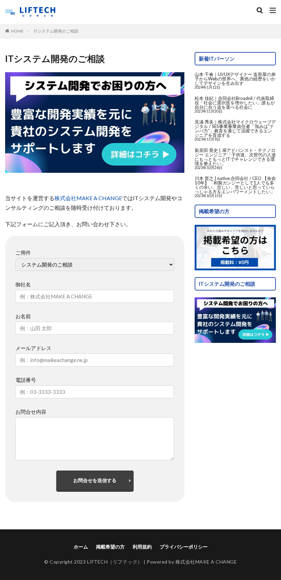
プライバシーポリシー (184, 547)
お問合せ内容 (30, 412)
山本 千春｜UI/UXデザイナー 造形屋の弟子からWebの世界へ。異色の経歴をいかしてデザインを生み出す (235, 79)
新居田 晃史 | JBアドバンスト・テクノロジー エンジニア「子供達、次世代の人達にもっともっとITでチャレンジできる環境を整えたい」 (235, 156)
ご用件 (23, 252)
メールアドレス (33, 348)
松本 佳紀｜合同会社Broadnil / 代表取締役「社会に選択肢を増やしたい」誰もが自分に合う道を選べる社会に (235, 102)
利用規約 (142, 547)
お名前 (23, 316)
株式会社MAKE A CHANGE (88, 198)
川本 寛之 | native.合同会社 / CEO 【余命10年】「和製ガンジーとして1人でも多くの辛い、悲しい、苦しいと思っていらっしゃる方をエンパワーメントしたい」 (235, 185)
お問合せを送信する (95, 480)
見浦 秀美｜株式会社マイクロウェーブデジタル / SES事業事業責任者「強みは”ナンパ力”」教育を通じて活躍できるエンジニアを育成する (235, 128)
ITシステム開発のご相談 (56, 31)
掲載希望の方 (110, 547)
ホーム (81, 547)
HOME (17, 31)
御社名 (23, 284)
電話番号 (25, 380)
